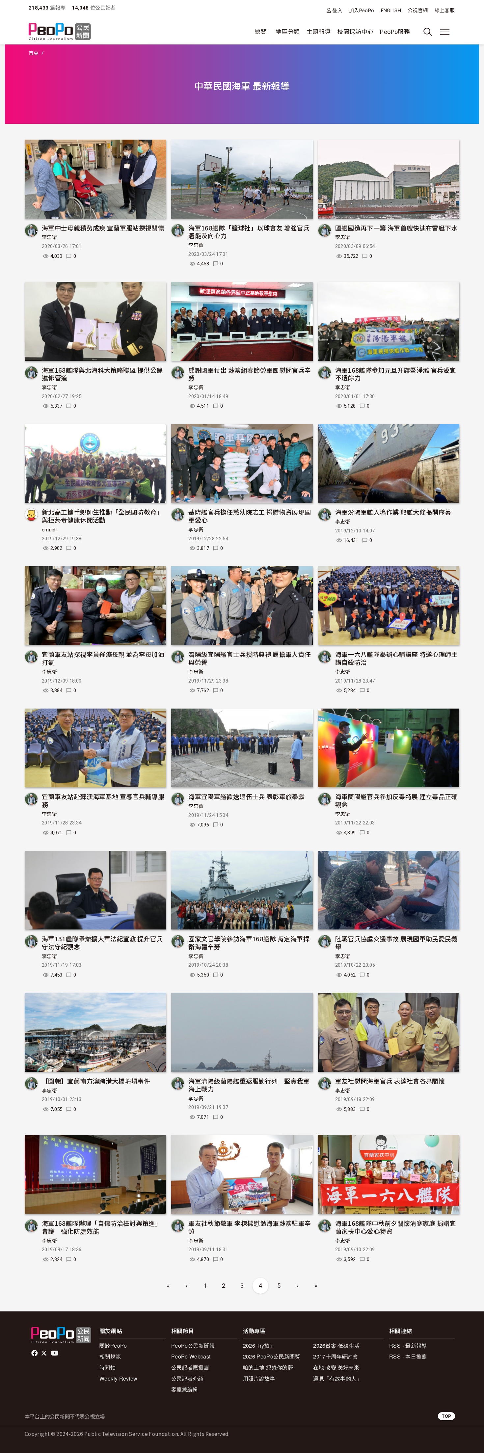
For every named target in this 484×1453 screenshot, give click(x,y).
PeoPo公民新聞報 (193, 1345)
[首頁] (60, 32)
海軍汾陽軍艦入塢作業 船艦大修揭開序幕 (393, 511)
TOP (446, 1416)
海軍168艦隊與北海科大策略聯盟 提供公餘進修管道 (102, 373)
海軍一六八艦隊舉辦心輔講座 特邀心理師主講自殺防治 (396, 658)
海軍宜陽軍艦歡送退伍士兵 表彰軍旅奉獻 (246, 796)
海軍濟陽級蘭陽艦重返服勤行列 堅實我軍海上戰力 (248, 1084)
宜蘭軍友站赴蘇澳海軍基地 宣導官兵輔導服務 (103, 800)
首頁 (34, 53)
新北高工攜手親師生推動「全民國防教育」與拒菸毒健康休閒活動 (102, 515)
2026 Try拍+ (258, 1345)
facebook (35, 1353)
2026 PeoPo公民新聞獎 (271, 1356)
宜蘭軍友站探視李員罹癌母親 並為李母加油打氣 (103, 658)
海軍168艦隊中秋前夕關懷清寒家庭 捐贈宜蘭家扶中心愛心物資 (395, 1227)
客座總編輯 (184, 1389)
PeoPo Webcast (191, 1356)
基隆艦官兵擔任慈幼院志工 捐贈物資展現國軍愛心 (249, 515)
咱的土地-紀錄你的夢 (268, 1367)
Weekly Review (118, 1378)
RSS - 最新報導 (408, 1345)
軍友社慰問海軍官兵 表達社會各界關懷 (390, 1080)
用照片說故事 (259, 1378)
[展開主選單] (444, 32)
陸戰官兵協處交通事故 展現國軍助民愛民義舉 (396, 942)
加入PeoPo (361, 10)
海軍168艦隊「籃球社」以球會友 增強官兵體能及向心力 (248, 231)
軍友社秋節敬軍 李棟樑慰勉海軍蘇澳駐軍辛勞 (249, 1227)
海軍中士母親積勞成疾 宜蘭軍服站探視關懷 (103, 227)
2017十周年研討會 (335, 1356)
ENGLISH (391, 10)
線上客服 (445, 10)
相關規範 (110, 1356)
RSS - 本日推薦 (408, 1356)
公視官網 (418, 10)
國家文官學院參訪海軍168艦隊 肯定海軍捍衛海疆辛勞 (248, 942)
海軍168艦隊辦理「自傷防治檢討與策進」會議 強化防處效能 (101, 1227)
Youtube (55, 1353)
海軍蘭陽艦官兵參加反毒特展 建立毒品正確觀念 (396, 800)
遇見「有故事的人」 (337, 1378)
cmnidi (49, 530)
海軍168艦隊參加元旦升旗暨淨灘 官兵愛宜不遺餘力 (395, 373)
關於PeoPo (113, 1345)
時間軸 (107, 1367)
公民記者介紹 (187, 1378)
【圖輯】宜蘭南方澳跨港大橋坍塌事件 (96, 1080)
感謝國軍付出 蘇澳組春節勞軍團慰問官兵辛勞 (249, 373)
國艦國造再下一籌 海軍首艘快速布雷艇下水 (396, 227)
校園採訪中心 (355, 31)
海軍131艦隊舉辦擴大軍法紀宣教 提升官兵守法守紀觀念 (102, 942)
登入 (337, 10)
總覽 (261, 31)
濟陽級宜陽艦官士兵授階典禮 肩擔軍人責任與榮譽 (249, 658)
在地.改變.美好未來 (336, 1367)
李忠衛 (49, 237)
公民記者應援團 (190, 1367)
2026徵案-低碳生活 (336, 1345)
